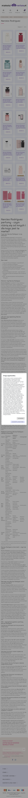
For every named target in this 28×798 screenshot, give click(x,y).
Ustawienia (20, 418)
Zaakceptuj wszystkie (17, 422)
